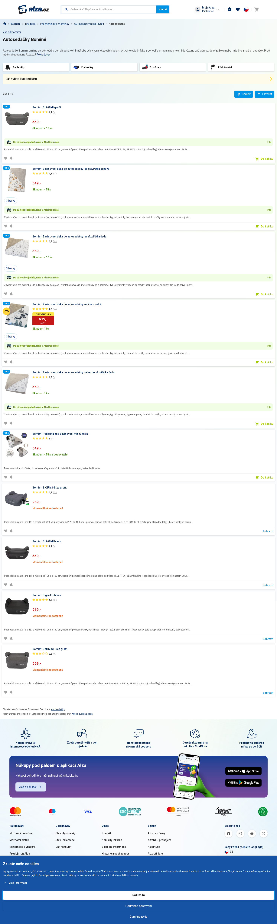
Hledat (163, 9)
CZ (231, 851)
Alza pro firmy (156, 833)
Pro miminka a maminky (54, 23)
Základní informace (114, 846)
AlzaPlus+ (154, 846)
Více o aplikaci (28, 786)
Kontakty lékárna (112, 840)
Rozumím (138, 895)
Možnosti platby (19, 840)
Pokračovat (43, 54)
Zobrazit (268, 531)
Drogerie (30, 23)
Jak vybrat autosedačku (21, 79)
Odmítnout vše (138, 916)
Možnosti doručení (21, 833)
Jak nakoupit (63, 846)
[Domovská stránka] (4, 24)
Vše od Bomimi (12, 32)
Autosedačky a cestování (89, 23)
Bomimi (15, 23)
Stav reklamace (65, 840)
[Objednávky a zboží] (229, 9)
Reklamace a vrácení (22, 846)
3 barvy (10, 200)
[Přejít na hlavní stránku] (33, 9)
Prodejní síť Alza (19, 853)
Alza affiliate (155, 853)
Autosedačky (117, 23)
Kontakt (106, 833)
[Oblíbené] (238, 9)
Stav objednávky (66, 833)
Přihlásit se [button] (208, 11)
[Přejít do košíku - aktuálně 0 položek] (256, 9)
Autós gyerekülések (82, 714)
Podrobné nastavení (138, 906)
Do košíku (267, 158)
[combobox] (108, 9)
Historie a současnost (115, 853)
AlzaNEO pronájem (159, 840)
